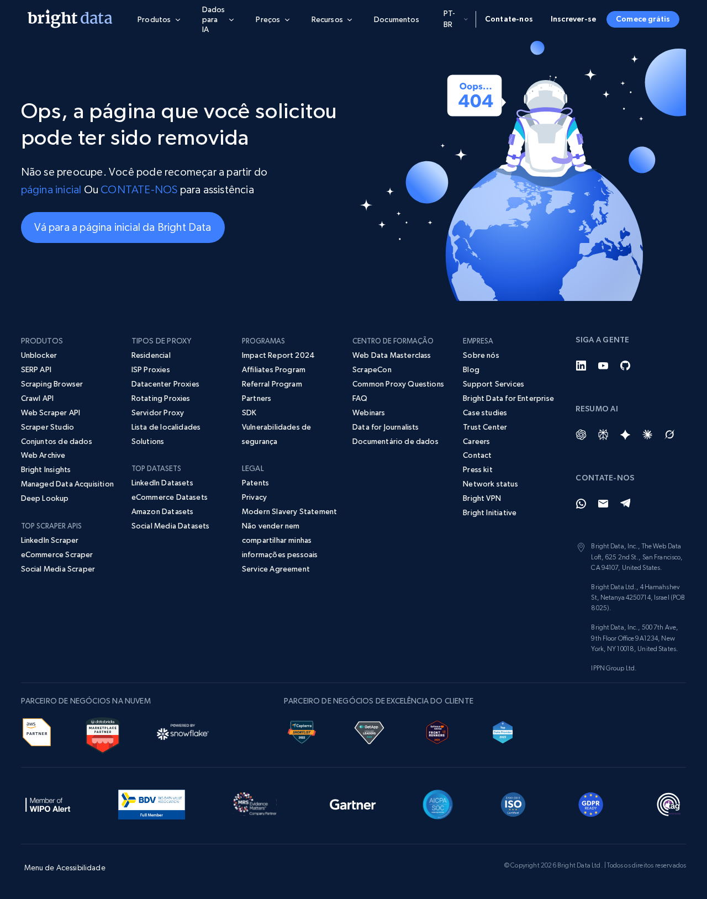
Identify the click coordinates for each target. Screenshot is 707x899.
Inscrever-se (573, 18)
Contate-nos (509, 18)
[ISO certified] (513, 802)
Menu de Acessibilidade (64, 867)
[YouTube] (603, 366)
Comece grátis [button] (643, 18)
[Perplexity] (603, 435)
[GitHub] (625, 366)
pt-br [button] (450, 19)
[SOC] (438, 802)
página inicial (51, 189)
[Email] (603, 504)
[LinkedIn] (581, 366)
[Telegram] (625, 504)
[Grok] (669, 435)
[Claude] (647, 435)
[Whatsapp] (581, 504)
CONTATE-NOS (139, 189)
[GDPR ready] (591, 802)
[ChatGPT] (581, 435)
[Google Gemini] (625, 435)
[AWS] (36, 730)
